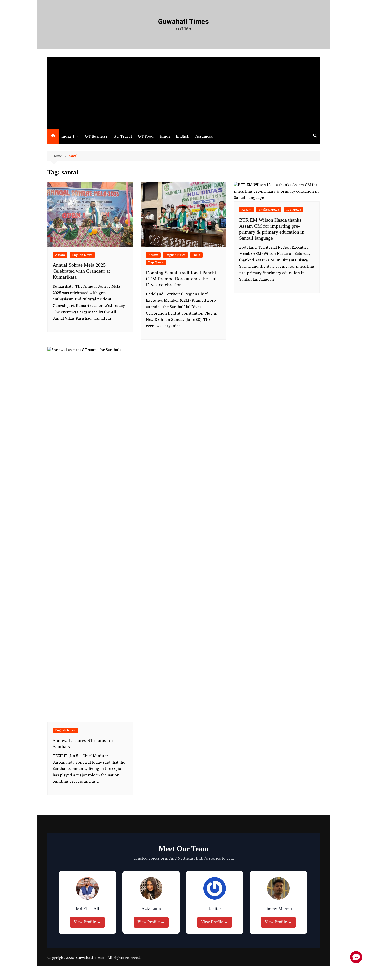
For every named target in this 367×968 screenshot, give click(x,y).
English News (82, 255)
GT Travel (122, 136)
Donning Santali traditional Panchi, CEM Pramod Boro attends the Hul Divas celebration (181, 278)
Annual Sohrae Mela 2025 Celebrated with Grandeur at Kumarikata (81, 271)
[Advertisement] (183, 92)
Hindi (165, 136)
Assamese (204, 136)
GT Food (146, 136)
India (196, 255)
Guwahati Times (183, 21)
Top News (155, 262)
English (182, 136)
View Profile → (88, 922)
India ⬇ (68, 136)
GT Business (96, 136)
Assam (60, 255)
